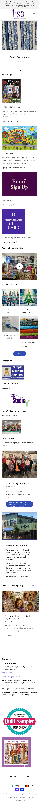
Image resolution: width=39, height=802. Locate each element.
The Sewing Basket (11, 794)
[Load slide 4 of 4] (23, 70)
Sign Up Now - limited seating (12, 168)
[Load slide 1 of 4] (16, 70)
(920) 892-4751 (7, 673)
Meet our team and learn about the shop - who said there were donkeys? (18, 504)
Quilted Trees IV (8, 309)
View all (19, 354)
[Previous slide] (12, 70)
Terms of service (31, 797)
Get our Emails (7, 205)
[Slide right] (24, 646)
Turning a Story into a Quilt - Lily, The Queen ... (18, 617)
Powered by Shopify (22, 794)
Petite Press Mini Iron (10, 335)
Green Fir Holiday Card (28, 309)
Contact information (19, 797)
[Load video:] (19, 266)
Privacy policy (33, 794)
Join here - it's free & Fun (10, 415)
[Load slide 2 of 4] (18, 70)
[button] (4, 14)
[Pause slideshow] (35, 70)
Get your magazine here (10, 121)
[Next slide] (27, 70)
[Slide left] (15, 646)
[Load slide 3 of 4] (21, 70)
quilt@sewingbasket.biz (11, 677)
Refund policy (8, 797)
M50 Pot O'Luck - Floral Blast (28, 343)
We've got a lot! (7, 388)
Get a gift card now (8, 242)
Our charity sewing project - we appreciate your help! (18, 444)
